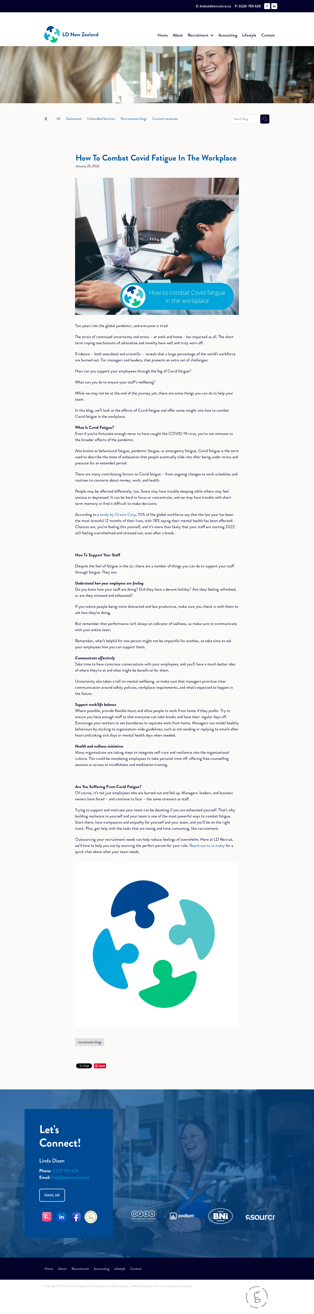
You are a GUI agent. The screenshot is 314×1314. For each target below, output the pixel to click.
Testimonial (73, 118)
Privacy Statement (99, 1286)
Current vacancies (165, 118)
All (58, 118)
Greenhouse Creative (180, 1286)
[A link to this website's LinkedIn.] (274, 6)
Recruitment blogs (134, 118)
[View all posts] (46, 119)
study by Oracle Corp (118, 514)
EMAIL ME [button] (52, 1195)
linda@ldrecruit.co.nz (215, 6)
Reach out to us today (207, 845)
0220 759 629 (65, 1171)
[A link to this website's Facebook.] (267, 6)
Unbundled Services (101, 118)
